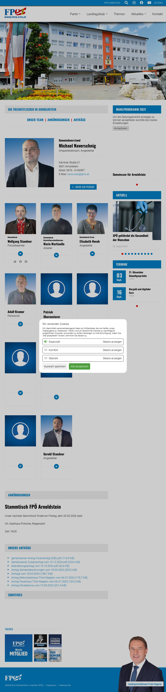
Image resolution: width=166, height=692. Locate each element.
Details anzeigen (112, 350)
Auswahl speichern (55, 366)
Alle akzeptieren (80, 366)
